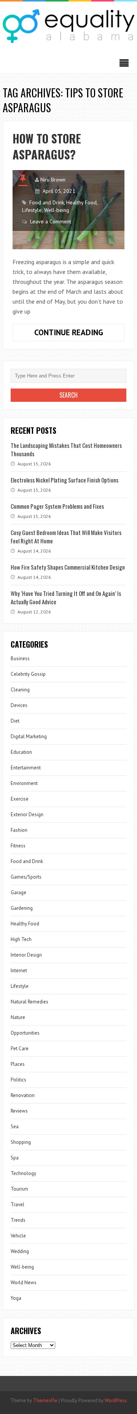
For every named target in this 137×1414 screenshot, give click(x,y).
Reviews (19, 1111)
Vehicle (18, 1235)
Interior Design (26, 955)
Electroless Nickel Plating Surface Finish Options (64, 480)
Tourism (19, 1189)
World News (24, 1282)
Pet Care (20, 1048)
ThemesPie (45, 1400)
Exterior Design (27, 814)
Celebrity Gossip (28, 674)
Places (18, 1064)
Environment (24, 783)
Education (21, 752)
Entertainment (26, 767)
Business (20, 658)
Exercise (20, 799)
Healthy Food (81, 202)
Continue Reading (79, 334)
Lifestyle (32, 210)
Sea (15, 1126)
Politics (18, 1079)
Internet (19, 970)
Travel (17, 1204)
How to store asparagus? (47, 146)
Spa (15, 1157)
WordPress (116, 1400)
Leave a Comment (50, 221)
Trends (18, 1220)
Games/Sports (26, 877)
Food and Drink (46, 202)
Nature (18, 1017)
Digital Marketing (29, 736)
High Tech (21, 939)
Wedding (20, 1251)
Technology (23, 1173)
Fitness (18, 845)
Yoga (16, 1298)
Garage (18, 892)
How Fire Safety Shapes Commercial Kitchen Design (68, 567)
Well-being (56, 210)
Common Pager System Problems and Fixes (57, 506)
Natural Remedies (29, 1001)
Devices (19, 705)
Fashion (19, 830)
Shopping (21, 1142)
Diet (15, 721)
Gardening (22, 908)
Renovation (23, 1095)
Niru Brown (52, 179)
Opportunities (25, 1033)
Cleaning (20, 689)
